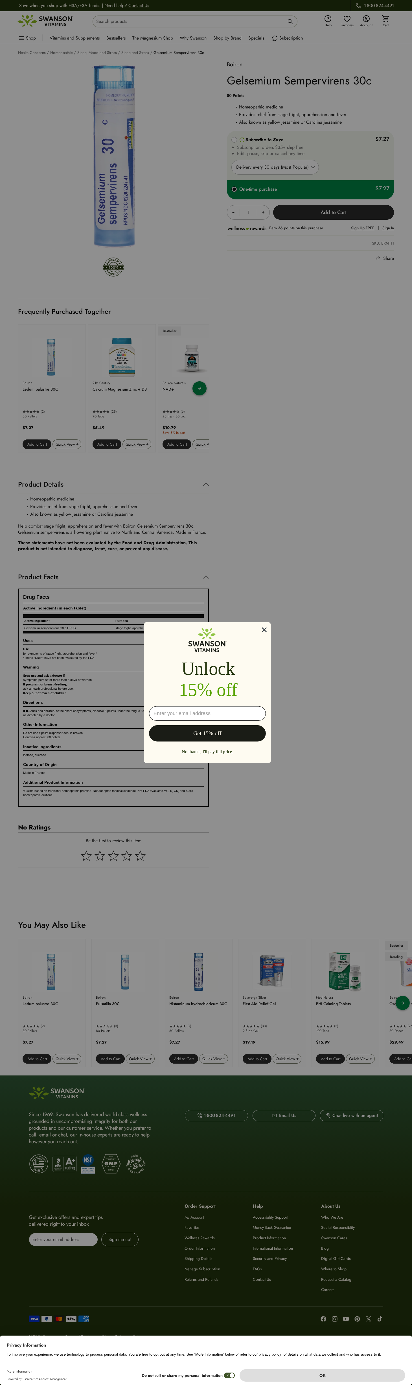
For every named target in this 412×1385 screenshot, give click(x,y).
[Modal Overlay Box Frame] (207, 692)
